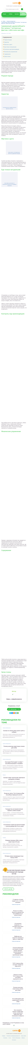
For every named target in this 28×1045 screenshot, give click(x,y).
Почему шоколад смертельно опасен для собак (14, 747)
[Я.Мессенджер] (10, 713)
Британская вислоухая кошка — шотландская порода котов (14, 872)
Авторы (23, 1037)
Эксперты (14, 1039)
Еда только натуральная (10, 47)
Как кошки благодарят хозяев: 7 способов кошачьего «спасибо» (14, 762)
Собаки (10, 13)
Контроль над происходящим (11, 49)
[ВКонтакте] (12, 713)
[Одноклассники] (14, 713)
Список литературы (16, 1037)
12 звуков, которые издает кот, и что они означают (18, 901)
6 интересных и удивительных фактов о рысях (9, 108)
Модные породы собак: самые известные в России (14, 841)
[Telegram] (16, 713)
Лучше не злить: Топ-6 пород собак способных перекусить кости (14, 794)
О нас (10, 1037)
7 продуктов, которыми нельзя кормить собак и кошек (14, 809)
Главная (3, 1035)
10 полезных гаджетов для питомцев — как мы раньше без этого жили (14, 825)
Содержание (7, 54)
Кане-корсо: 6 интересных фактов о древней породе (14, 153)
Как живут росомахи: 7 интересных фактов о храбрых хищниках (9, 184)
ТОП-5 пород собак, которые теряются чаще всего (18, 965)
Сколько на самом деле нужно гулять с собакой (14, 731)
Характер (6, 42)
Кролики (17, 13)
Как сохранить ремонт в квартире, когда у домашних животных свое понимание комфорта (18, 1012)
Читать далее (8, 889)
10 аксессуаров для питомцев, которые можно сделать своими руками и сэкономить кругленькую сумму (18, 951)
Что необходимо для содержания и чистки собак (18, 1000)
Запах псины (7, 56)
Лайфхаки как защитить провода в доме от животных (17, 938)
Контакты (5, 1037)
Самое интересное (23, 14)
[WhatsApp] (18, 713)
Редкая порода (8, 39)
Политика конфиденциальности (13, 1035)
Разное (4, 774)
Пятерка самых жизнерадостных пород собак (14, 856)
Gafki (16, 3)
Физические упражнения (10, 51)
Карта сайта (23, 1035)
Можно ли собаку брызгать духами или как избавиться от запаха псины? (18, 913)
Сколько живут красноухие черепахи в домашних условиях (14, 778)
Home (4, 21)
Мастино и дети (8, 44)
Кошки (4, 13)
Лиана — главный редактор (14, 699)
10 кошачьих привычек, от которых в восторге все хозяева (18, 926)
